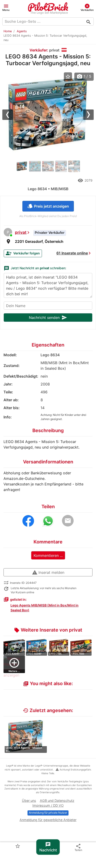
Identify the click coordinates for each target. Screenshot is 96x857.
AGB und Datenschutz (57, 800)
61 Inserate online (72, 253)
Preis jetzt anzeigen (48, 206)
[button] (6, 7)
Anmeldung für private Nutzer (48, 812)
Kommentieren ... (48, 555)
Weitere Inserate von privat (48, 630)
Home (7, 31)
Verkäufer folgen (23, 253)
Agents (22, 31)
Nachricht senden (48, 317)
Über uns (29, 800)
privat (21, 232)
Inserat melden (48, 572)
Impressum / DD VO (48, 805)
